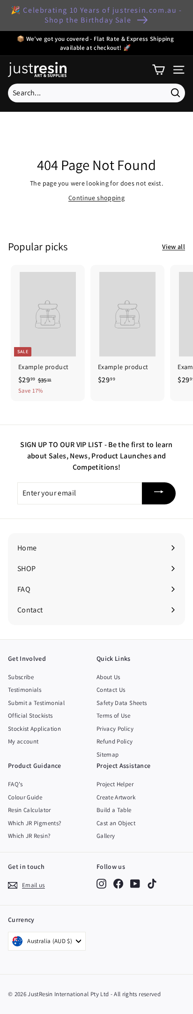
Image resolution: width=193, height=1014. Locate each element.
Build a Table (114, 810)
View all (173, 246)
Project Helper (115, 784)
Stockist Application (34, 729)
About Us (108, 677)
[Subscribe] (159, 493)
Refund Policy (114, 741)
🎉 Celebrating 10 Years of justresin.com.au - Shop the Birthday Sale (96, 15)
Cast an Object (115, 823)
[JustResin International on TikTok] (152, 884)
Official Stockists (30, 716)
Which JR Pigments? (34, 823)
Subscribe (21, 677)
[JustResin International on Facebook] (118, 884)
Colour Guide (25, 797)
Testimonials (24, 690)
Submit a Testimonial (36, 703)
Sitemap (107, 755)
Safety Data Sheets (121, 703)
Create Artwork (115, 797)
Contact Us (111, 690)
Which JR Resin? (29, 836)
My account (23, 741)
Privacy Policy (115, 729)
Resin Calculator (29, 810)
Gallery (105, 836)
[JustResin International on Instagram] (101, 884)
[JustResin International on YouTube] (135, 884)
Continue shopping (96, 198)
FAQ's (15, 784)
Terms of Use (113, 716)
